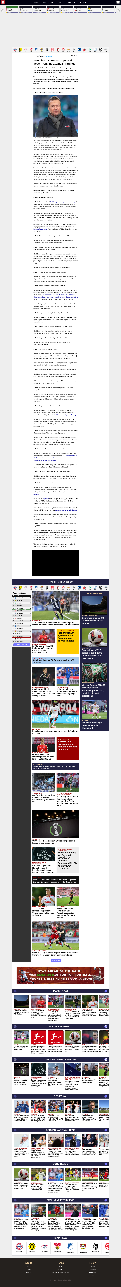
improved (46, 499)
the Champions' (55, 202)
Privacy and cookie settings (60, 1272)
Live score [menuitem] (48, 2)
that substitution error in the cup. (66, 510)
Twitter (93, 1266)
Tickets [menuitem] (83, 2)
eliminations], (70, 202)
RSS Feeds (92, 1272)
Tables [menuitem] (61, 2)
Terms (60, 1266)
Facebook (93, 1269)
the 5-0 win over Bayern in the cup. (65, 415)
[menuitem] (16, 2)
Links (92, 1275)
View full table (22, 644)
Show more (56, 960)
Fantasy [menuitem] (72, 2)
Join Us (28, 1272)
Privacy (60, 1269)
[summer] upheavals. (40, 229)
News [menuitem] (36, 2)
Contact (28, 1269)
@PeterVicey (47, 56)
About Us (28, 1266)
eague (64, 202)
